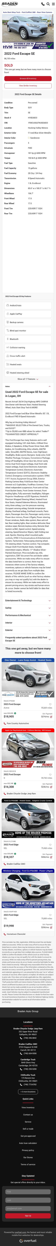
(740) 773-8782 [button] (30, 1084)
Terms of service (28, 1164)
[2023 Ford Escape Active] (28, 677)
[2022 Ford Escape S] (28, 748)
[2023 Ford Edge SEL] (28, 888)
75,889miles (46, 918)
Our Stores (28, 1157)
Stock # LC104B (10, 841)
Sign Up (28, 1216)
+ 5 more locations (28, 1092)
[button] (43, 4)
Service (28, 1122)
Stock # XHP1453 (10, 912)
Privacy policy (28, 1150)
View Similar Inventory (28, 86)
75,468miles (46, 848)
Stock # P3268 (9, 701)
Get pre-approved (28, 1136)
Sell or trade (28, 1129)
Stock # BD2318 (10, 771)
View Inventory (28, 1107)
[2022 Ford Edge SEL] (28, 818)
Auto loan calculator (28, 1143)
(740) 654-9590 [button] (30, 1053)
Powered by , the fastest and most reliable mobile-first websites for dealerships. (28, 1234)
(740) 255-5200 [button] (30, 1069)
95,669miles (46, 708)
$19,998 (9, 925)
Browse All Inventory (28, 78)
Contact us (28, 1115)
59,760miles (46, 778)
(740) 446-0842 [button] (30, 1038)
